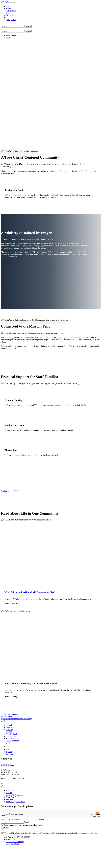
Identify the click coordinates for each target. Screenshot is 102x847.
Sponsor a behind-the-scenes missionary (16, 719)
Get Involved (11, 11)
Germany (9, 730)
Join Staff (9, 799)
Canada (9, 727)
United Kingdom (12, 741)
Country (41, 820)
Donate (9, 793)
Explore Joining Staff (9, 491)
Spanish (9, 752)
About (8, 6)
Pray (8, 13)
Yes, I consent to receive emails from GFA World (22, 825)
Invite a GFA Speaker (14, 795)
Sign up (4, 827)
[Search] (7, 22)
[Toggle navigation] (14, 2)
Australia (9, 725)
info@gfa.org (6, 763)
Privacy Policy (11, 839)
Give (8, 38)
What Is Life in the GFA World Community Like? (29, 592)
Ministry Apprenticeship (15, 802)
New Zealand (11, 734)
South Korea (11, 738)
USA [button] (3, 721)
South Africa (11, 736)
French (8, 749)
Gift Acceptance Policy (15, 842)
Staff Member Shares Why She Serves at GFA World (31, 683)
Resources (10, 15)
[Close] (2, 29)
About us (9, 790)
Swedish (9, 754)
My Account (11, 35)
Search (28, 26)
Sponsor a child (7, 716)
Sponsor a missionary (9, 714)
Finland (9, 732)
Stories (8, 8)
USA (8, 743)
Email (26, 822)
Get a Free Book (12, 797)
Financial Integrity (13, 844)
